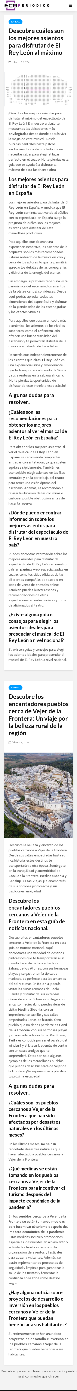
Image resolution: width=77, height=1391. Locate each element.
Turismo (15, 21)
